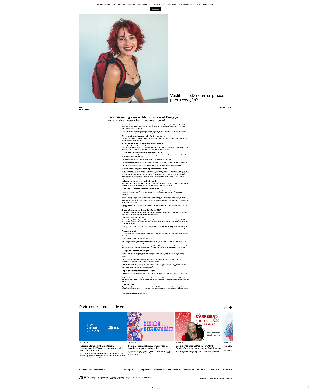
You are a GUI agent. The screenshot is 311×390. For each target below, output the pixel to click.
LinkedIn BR (215, 369)
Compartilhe (224, 107)
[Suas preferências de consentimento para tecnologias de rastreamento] (308, 387)
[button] (225, 307)
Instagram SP (130, 369)
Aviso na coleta (155, 388)
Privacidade (203, 378)
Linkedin (131, 293)
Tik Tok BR (227, 369)
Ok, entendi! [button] (155, 9)
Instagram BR (159, 369)
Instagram (138, 293)
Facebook (125, 293)
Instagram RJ (145, 369)
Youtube (144, 293)
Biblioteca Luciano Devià (225, 378)
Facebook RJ (188, 369)
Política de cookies (213, 378)
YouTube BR (202, 369)
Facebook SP (174, 369)
